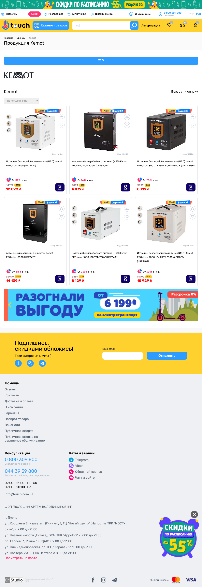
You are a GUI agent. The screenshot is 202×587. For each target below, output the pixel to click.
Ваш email (108, 349)
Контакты (12, 395)
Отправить (167, 355)
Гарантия (12, 413)
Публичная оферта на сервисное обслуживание (25, 438)
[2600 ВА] (9, 117)
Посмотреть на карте (21, 558)
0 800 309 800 (21, 460)
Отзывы (10, 389)
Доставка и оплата (19, 401)
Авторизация (150, 25)
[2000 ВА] (9, 123)
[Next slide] (191, 305)
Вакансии (12, 425)
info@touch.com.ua (19, 494)
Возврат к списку (184, 91)
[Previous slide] (10, 305)
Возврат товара (17, 419)
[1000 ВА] (9, 130)
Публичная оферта (19, 431)
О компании (14, 407)
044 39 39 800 (21, 471)
